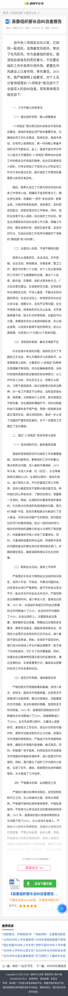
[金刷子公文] (34, 4)
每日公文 (31, 12)
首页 (5, 12)
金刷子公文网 (37, 974)
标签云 (54, 979)
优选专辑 (17, 12)
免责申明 (33, 979)
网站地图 (44, 979)
